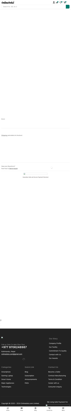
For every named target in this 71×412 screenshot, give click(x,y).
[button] (54, 2)
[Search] (68, 7)
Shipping (4, 135)
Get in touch (13, 168)
